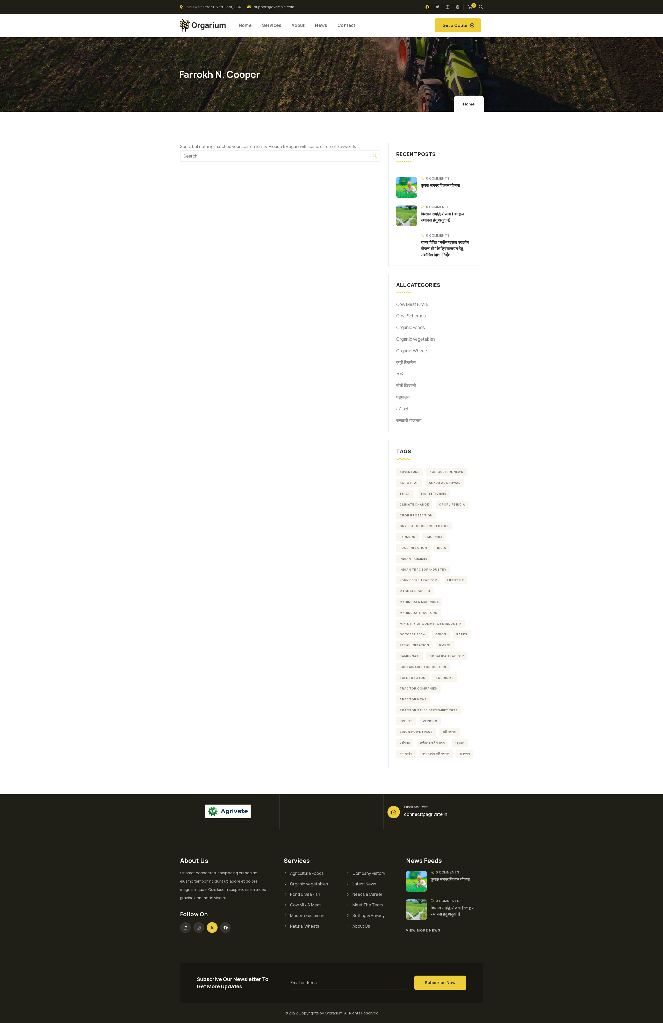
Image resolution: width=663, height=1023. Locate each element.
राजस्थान (465, 753)
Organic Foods (410, 327)
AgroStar (409, 483)
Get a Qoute (454, 25)
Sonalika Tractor (447, 656)
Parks (461, 634)
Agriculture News (446, 472)
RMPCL (445, 645)
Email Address (416, 806)
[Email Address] (393, 812)
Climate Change (414, 504)
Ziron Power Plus (416, 732)
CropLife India (452, 504)
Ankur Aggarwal (444, 483)
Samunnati (410, 656)
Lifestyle (455, 580)
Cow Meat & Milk (412, 304)
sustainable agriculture (423, 667)
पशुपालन (403, 397)
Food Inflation (413, 548)
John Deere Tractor (418, 580)
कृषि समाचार (450, 732)
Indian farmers (414, 558)
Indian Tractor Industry (423, 569)
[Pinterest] (457, 7)
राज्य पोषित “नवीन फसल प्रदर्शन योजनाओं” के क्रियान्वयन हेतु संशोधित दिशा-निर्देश (445, 248)
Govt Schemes (411, 316)
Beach (405, 493)
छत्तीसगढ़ (405, 742)
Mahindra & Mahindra (419, 602)
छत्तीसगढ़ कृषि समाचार (432, 742)
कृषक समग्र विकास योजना (440, 185)
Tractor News (413, 699)
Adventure (409, 472)
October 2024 (412, 634)
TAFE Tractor (413, 678)
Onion (440, 634)
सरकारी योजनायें (408, 420)
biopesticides (433, 493)
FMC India (434, 537)
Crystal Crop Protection (424, 526)
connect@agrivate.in (425, 814)
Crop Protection (416, 515)
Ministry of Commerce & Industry (431, 624)
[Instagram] (447, 7)
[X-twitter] (212, 927)
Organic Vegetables (416, 339)
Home (469, 104)
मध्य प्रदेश (406, 753)
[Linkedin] (185, 927)
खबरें (399, 374)
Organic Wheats (412, 351)
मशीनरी (402, 409)
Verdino (430, 721)
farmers (407, 537)
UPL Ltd (406, 721)
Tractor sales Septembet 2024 (429, 710)
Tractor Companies (418, 688)
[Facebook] (427, 7)
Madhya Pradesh (415, 591)
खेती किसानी (406, 385)
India (441, 548)
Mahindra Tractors (418, 613)
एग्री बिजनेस (406, 362)
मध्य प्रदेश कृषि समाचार (436, 753)
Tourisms (445, 678)
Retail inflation (414, 645)
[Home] (203, 25)
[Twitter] (437, 7)
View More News (423, 930)
